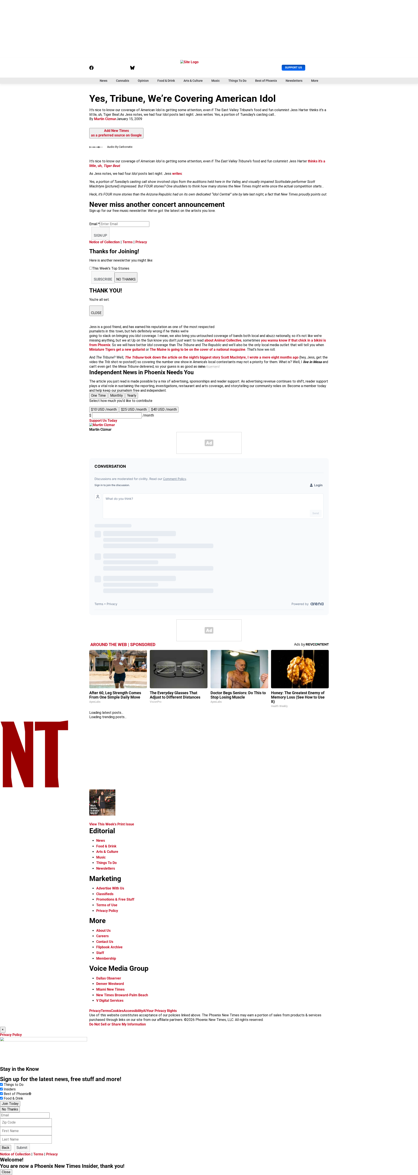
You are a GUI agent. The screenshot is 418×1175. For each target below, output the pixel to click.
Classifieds (104, 894)
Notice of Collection (104, 242)
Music (215, 80)
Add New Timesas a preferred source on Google (116, 133)
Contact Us (104, 942)
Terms (128, 242)
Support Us (293, 67)
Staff (100, 953)
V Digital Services (109, 1000)
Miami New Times (110, 989)
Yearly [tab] (131, 395)
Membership (106, 958)
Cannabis (122, 80)
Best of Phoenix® (17, 1094)
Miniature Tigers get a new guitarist (117, 349)
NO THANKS (126, 279)
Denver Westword (110, 984)
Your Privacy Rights (162, 1011)
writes (177, 174)
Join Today (10, 1104)
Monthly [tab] (116, 395)
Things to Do (14, 1085)
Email (94, 224)
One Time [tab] (98, 395)
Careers (102, 936)
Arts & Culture (193, 80)
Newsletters (294, 80)
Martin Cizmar (105, 119)
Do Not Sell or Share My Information (117, 1024)
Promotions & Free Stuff (115, 899)
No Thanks (10, 1109)
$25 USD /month (134, 409)
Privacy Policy (107, 911)
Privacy (141, 242)
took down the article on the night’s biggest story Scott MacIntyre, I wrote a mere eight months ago (211, 357)
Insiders (10, 1089)
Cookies (117, 1011)
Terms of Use (106, 905)
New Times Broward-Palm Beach (122, 995)
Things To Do (237, 80)
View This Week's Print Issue (111, 824)
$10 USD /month (104, 409)
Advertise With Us (110, 888)
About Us (103, 930)
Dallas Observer (108, 978)
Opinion (143, 80)
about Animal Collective (222, 340)
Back (5, 1148)
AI (145, 1011)
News (103, 80)
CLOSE (96, 313)
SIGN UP (100, 235)
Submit (22, 1148)
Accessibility (133, 1011)
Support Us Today (103, 420)
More (314, 80)
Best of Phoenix (266, 80)
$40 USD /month (164, 409)
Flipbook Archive (109, 947)
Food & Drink (166, 80)
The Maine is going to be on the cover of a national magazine (197, 349)
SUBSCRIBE (103, 279)
